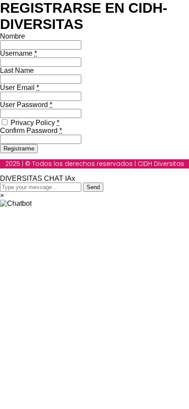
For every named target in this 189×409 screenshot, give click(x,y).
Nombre (12, 36)
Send (93, 187)
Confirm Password (31, 130)
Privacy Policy (34, 122)
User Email (19, 87)
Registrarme (19, 148)
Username (18, 53)
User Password (26, 104)
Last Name (17, 70)
